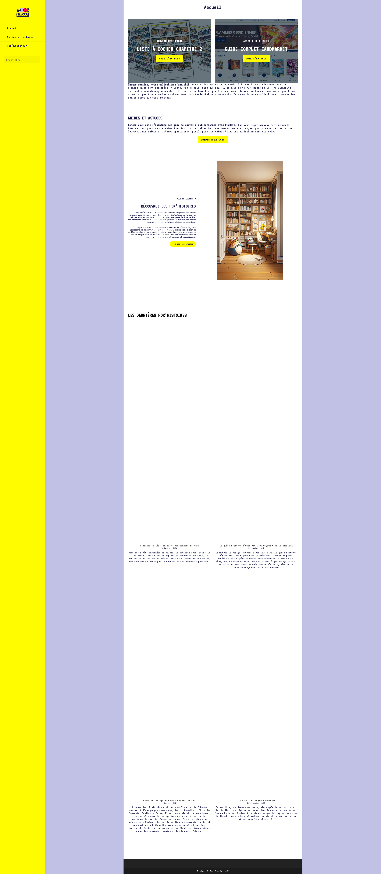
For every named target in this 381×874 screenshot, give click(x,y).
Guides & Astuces (213, 139)
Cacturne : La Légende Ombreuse (256, 800)
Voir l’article (169, 58)
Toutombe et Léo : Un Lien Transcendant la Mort (169, 545)
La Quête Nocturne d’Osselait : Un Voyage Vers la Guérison (256, 545)
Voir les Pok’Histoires (183, 244)
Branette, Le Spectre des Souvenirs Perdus (169, 800)
